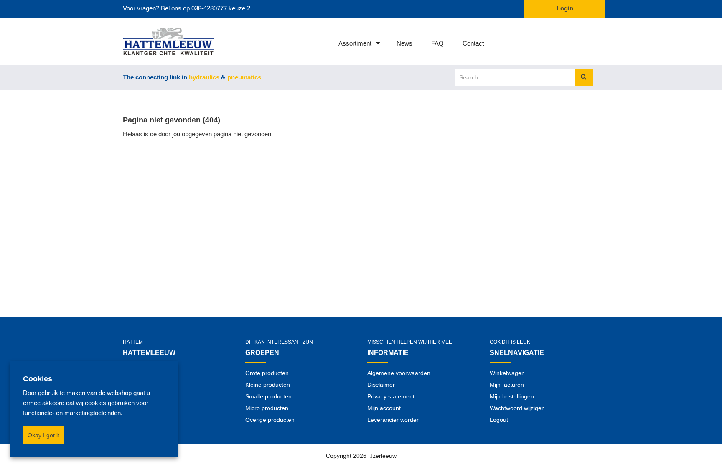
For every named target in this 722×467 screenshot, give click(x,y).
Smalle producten (268, 396)
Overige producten (270, 419)
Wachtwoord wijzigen (517, 408)
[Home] (157, 41)
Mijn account (384, 408)
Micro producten (266, 408)
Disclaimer (381, 384)
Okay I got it (43, 435)
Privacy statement (390, 396)
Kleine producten (267, 384)
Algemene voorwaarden (398, 373)
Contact (473, 43)
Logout (499, 419)
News (404, 43)
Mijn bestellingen (512, 396)
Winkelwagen (507, 373)
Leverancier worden (393, 419)
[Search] (584, 77)
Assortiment (354, 43)
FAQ (437, 43)
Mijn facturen (507, 384)
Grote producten (267, 373)
